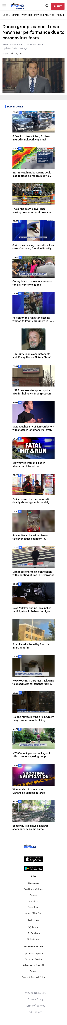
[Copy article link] (21, 54)
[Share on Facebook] (12, 54)
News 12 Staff (9, 44)
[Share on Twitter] (16, 54)
